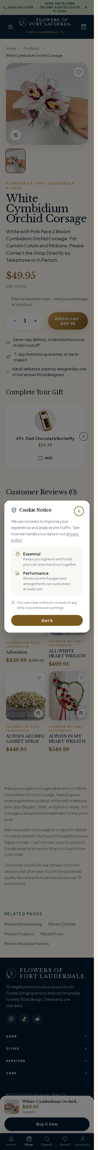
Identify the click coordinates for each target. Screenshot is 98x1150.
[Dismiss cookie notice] (79, 511)
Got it (47, 620)
